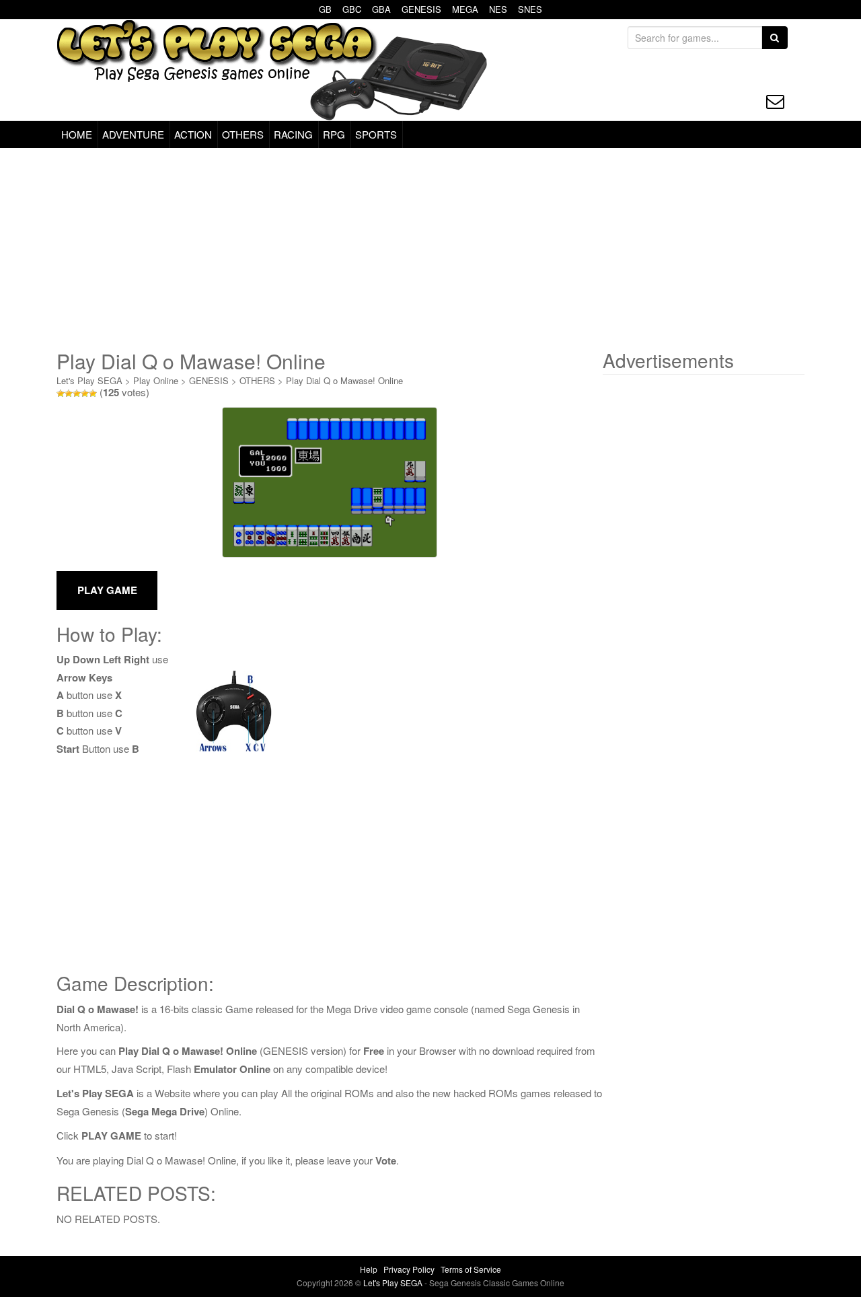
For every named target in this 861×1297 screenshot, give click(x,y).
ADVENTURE (133, 134)
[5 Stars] (93, 394)
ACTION (193, 134)
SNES (530, 9)
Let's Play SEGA (89, 380)
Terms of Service (471, 1269)
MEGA (465, 9)
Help (368, 1269)
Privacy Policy (409, 1269)
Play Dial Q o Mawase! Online (344, 380)
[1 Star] (61, 394)
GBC (351, 9)
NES (498, 9)
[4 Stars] (85, 394)
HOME (76, 134)
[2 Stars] (69, 394)
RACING (293, 134)
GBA (381, 9)
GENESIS (421, 9)
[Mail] (775, 101)
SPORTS (376, 134)
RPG (334, 134)
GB (325, 9)
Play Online (155, 380)
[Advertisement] (430, 249)
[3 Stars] (77, 394)
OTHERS (243, 134)
